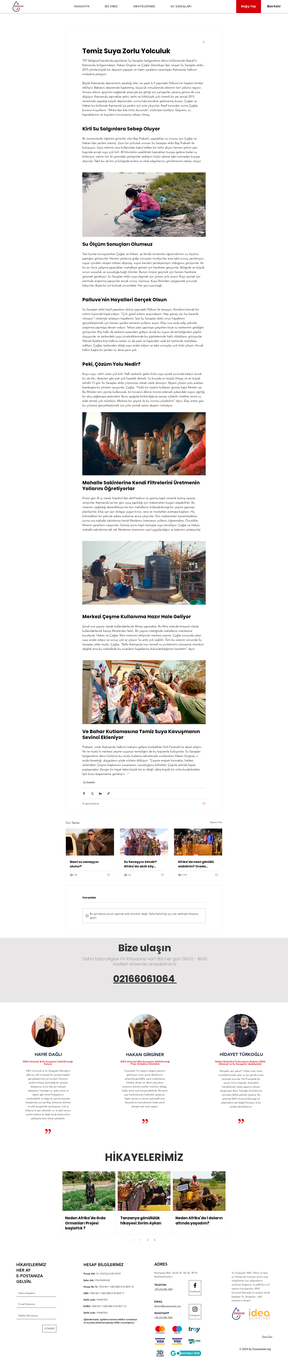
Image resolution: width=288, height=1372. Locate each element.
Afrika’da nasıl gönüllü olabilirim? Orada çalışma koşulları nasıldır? (196, 864)
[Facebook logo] (195, 1285)
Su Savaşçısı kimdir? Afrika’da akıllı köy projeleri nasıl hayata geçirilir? (141, 864)
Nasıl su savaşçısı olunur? (84, 864)
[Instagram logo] (195, 1309)
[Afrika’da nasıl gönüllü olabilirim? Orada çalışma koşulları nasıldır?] (198, 842)
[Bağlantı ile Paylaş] (108, 793)
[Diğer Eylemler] (204, 42)
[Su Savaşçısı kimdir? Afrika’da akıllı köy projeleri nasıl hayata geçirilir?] (144, 842)
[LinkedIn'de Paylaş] (100, 793)
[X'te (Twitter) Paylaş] (92, 793)
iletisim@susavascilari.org (167, 1305)
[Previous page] (133, 1240)
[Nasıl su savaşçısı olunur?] (90, 842)
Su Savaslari (89, 781)
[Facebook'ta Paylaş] (84, 793)
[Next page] (155, 1240)
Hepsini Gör (216, 822)
